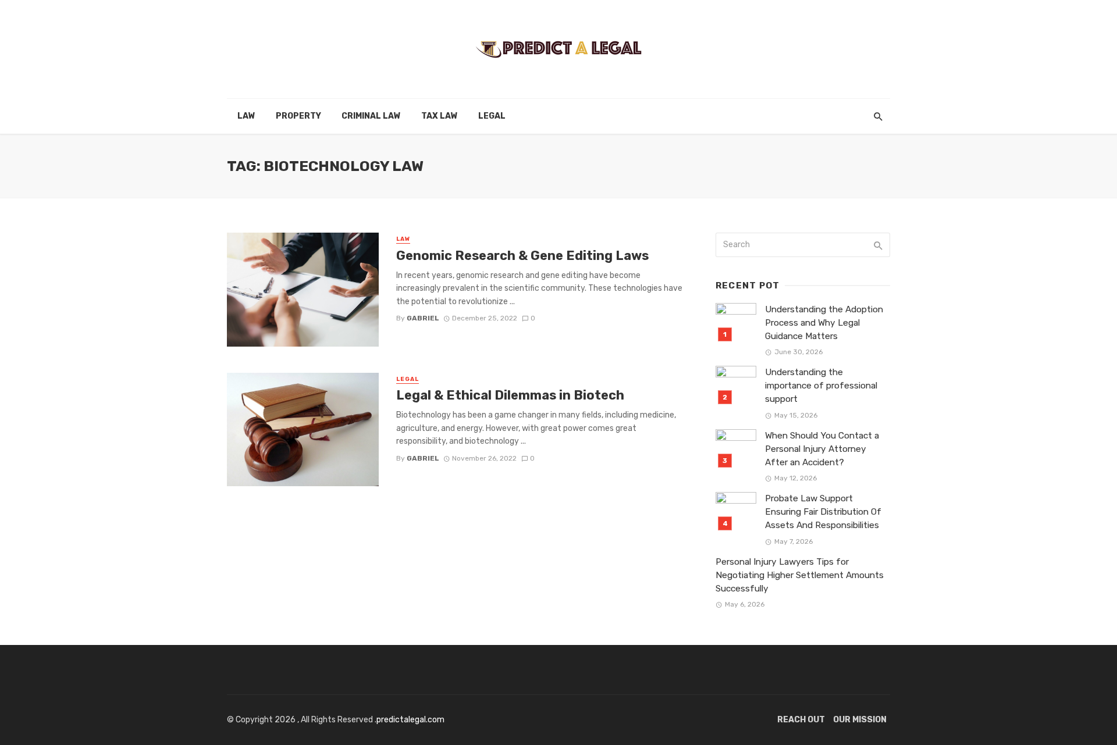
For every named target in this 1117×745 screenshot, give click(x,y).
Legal (492, 116)
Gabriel (423, 318)
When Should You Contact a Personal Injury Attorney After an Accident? (822, 449)
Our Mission (860, 720)
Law (246, 116)
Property (298, 116)
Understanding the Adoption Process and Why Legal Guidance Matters (824, 322)
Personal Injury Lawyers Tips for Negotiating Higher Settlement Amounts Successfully (800, 575)
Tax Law (439, 116)
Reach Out (801, 720)
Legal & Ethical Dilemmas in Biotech (510, 395)
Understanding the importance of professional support (821, 385)
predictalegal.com (410, 720)
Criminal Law (371, 116)
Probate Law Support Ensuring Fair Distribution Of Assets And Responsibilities (823, 511)
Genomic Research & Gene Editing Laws (522, 255)
